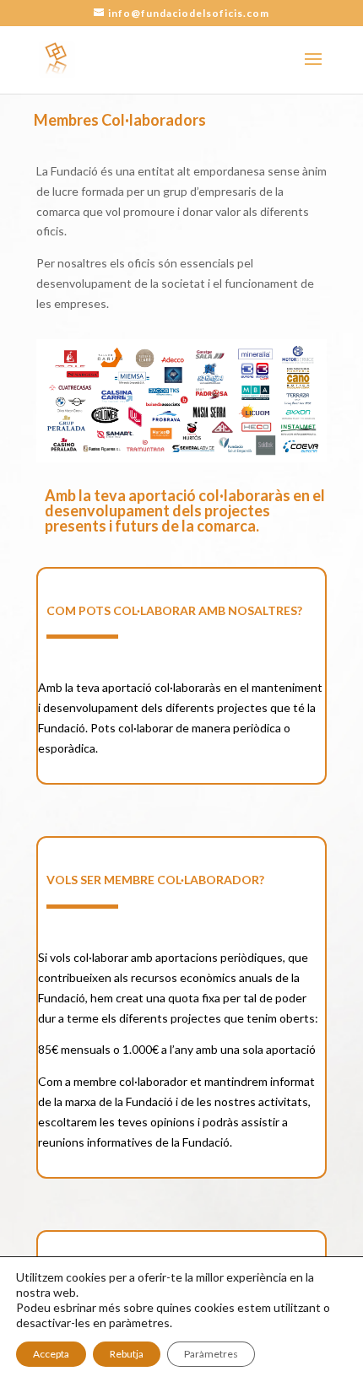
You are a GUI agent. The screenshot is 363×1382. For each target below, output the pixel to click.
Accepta (51, 1353)
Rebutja (127, 1353)
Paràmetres (211, 1353)
